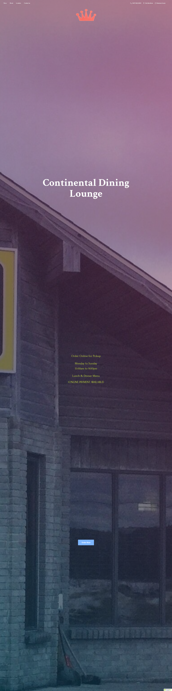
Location (18, 3)
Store (5, 3)
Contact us (27, 3)
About (11, 3)
